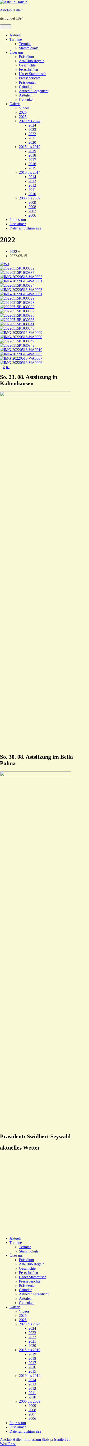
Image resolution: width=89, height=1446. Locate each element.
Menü (5, 27)
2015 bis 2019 (29, 147)
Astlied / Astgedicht (33, 91)
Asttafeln (26, 95)
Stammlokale (28, 48)
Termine (15, 39)
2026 (23, 112)
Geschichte (27, 65)
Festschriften (28, 69)
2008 (32, 207)
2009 (32, 202)
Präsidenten (27, 82)
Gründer (25, 87)
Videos (24, 108)
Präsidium (26, 57)
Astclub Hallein (11, 10)
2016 (32, 164)
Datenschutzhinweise (25, 228)
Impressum (17, 220)
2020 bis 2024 (29, 121)
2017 (32, 160)
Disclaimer (17, 224)
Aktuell (15, 35)
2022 (32, 134)
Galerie (14, 104)
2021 (32, 138)
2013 (32, 181)
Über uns (16, 52)
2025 (23, 117)
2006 (32, 215)
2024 (32, 125)
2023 (32, 129)
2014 (32, 177)
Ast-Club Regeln (31, 61)
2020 (32, 142)
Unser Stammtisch (32, 74)
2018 (32, 155)
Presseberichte (29, 78)
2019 (32, 151)
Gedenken (26, 99)
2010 (32, 194)
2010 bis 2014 (29, 172)
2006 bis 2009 (29, 198)
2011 (32, 190)
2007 (32, 211)
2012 (32, 185)
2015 (32, 168)
